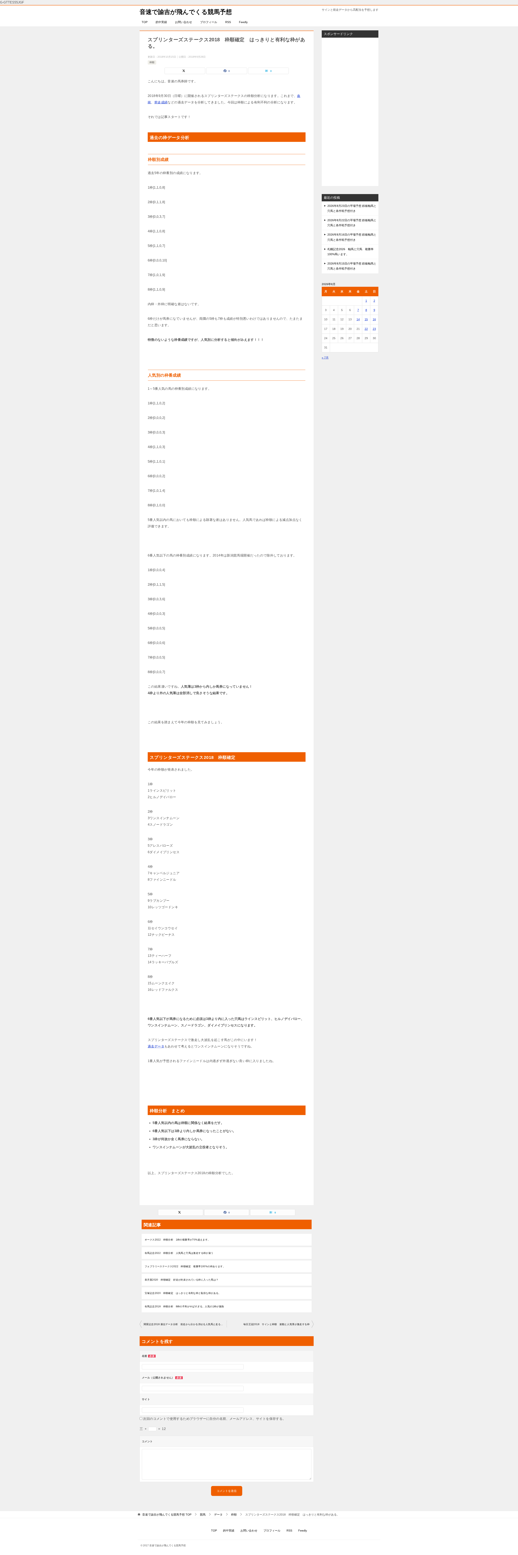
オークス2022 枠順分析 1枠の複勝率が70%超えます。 (177, 1239)
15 (366, 319)
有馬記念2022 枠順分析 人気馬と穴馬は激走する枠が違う (179, 1253)
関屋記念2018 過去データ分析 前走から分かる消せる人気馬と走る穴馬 (185, 1324)
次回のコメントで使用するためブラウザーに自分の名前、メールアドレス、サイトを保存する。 (214, 1418)
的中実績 (161, 22)
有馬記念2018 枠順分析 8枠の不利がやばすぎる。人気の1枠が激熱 (184, 1306)
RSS (228, 22)
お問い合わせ (183, 22)
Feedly (243, 22)
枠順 (152, 62)
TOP (145, 22)
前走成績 (161, 102)
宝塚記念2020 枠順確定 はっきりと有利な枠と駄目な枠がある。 (183, 1293)
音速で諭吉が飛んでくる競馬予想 (186, 11)
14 (358, 319)
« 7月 (325, 357)
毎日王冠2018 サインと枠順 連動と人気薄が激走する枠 (276, 1324)
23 (374, 328)
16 (374, 319)
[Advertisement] (350, 111)
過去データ (156, 1046)
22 (366, 328)
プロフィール (208, 22)
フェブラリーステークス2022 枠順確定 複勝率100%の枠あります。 (185, 1266)
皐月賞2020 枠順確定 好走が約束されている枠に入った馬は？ (181, 1279)
